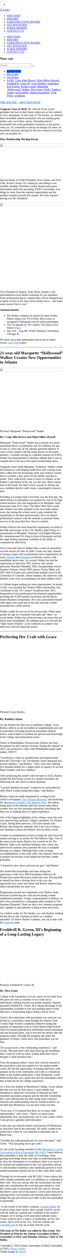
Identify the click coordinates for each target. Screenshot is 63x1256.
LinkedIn (9, 922)
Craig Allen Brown (25, 80)
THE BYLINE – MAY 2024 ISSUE (20, 102)
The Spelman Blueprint (34, 799)
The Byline (13, 77)
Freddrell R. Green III (18, 83)
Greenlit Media (48, 1206)
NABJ (47, 89)
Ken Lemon (13, 86)
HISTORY (12, 18)
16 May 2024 (14, 71)
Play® (22, 1251)
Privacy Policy (18, 1248)
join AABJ (13, 342)
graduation (53, 83)
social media (21, 92)
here (18, 327)
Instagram (25, 557)
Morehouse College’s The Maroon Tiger (25, 802)
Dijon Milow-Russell (48, 80)
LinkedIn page (7, 1224)
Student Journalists (39, 92)
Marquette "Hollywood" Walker (27, 88)
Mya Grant (12, 74)
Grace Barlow (38, 83)
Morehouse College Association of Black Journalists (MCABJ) (31, 1151)
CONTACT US (15, 30)
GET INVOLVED (17, 24)
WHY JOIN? (14, 15)
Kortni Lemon (28, 86)
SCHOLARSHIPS (17, 27)
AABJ (10, 80)
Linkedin (11, 557)
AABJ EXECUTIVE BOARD (23, 21)
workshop (19, 95)
